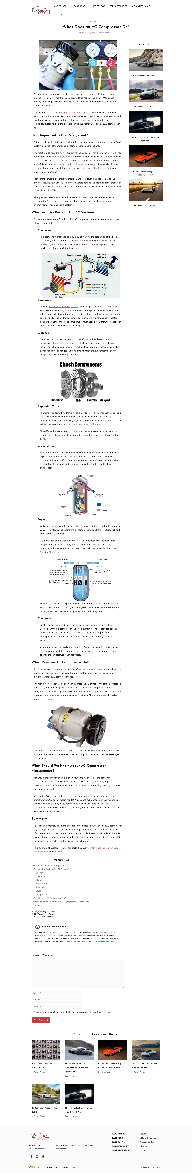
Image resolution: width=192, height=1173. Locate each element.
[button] (55, 14)
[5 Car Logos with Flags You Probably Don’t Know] (146, 156)
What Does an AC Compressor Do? (49, 898)
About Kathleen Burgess (55, 926)
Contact (143, 1150)
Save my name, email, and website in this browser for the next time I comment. (73, 1012)
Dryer (38, 891)
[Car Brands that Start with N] (146, 91)
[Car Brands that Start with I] (146, 60)
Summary (37, 905)
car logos (49, 1149)
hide (66, 860)
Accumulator (42, 887)
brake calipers (41, 851)
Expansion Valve (43, 883)
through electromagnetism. (66, 343)
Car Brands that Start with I (144, 75)
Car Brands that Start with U (145, 206)
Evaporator (41, 876)
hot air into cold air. (61, 156)
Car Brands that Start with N (145, 106)
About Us (143, 1134)
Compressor (41, 894)
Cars (98, 21)
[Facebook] (31, 1156)
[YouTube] (42, 1156)
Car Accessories (118, 6)
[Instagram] (37, 1156)
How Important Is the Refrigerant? (49, 865)
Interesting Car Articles (46, 912)
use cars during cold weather (72, 164)
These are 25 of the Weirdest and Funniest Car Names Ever (78, 1068)
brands (39, 1149)
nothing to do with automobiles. (74, 112)
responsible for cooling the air (63, 306)
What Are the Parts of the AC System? (51, 869)
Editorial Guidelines (148, 1138)
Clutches (40, 880)
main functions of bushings (103, 848)
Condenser (41, 873)
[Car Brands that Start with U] (146, 190)
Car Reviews (98, 6)
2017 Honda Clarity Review (44, 916)
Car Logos (79, 6)
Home (92, 21)
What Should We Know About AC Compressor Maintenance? (61, 902)
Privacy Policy (145, 1146)
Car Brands (60, 6)
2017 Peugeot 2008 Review (44, 914)
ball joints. (58, 851)
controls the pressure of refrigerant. (83, 424)
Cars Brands (118, 1134)
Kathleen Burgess (87, 33)
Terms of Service (147, 1142)
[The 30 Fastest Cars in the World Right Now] (146, 122)
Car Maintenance (140, 6)
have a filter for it (94, 168)
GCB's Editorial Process (104, 941)
